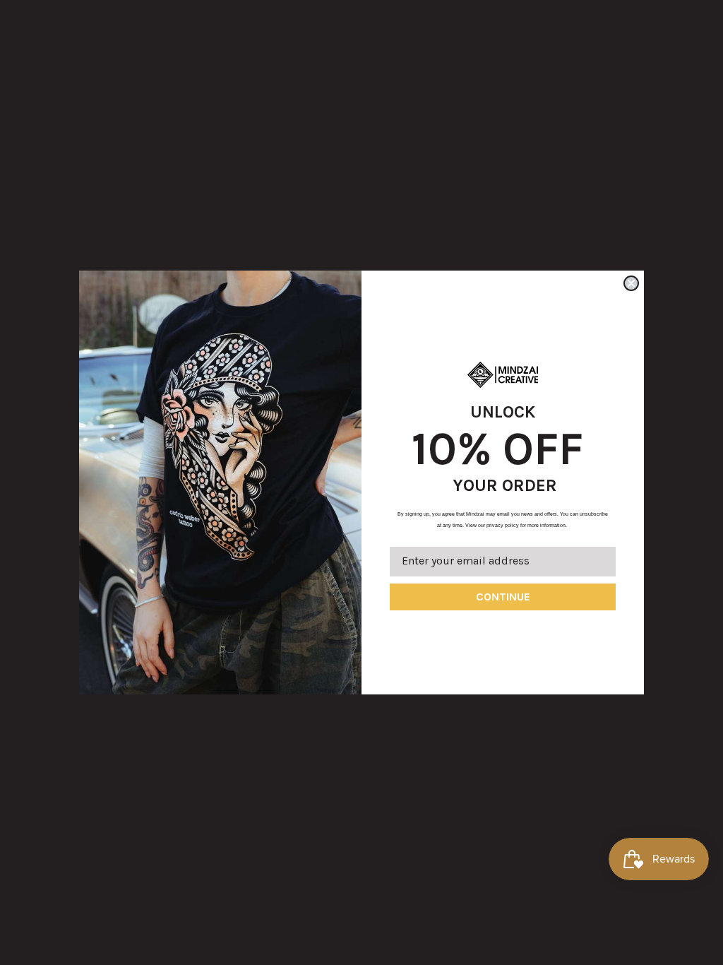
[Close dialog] (631, 283)
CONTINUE (503, 596)
